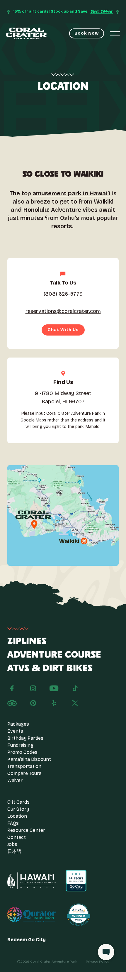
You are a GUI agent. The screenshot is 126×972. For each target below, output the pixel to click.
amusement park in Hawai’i (71, 193)
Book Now (86, 33)
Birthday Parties (25, 738)
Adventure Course (54, 655)
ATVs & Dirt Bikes (50, 668)
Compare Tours (24, 773)
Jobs (12, 844)
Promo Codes (22, 752)
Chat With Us (63, 329)
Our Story (18, 809)
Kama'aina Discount (29, 759)
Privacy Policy (97, 961)
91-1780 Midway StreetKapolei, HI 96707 (63, 397)
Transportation (24, 766)
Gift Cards (18, 802)
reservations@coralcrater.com (63, 311)
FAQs (13, 823)
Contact (16, 837)
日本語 (14, 851)
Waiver (15, 780)
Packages (18, 724)
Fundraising (20, 745)
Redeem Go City (26, 939)
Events (15, 731)
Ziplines (27, 641)
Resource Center (26, 830)
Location (17, 816)
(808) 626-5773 (63, 294)
